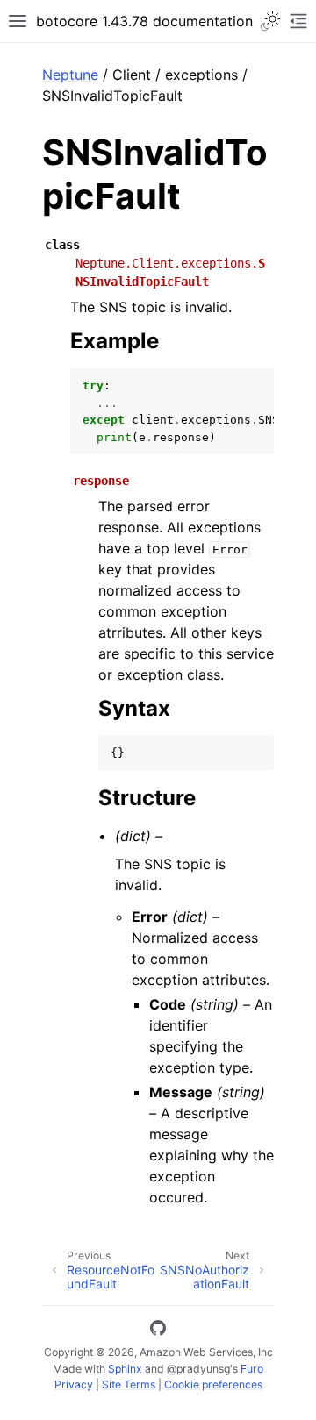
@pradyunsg (198, 1368)
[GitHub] (158, 1330)
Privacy (73, 1384)
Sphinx (125, 1368)
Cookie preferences (213, 1384)
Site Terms (128, 1384)
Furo (252, 1368)
